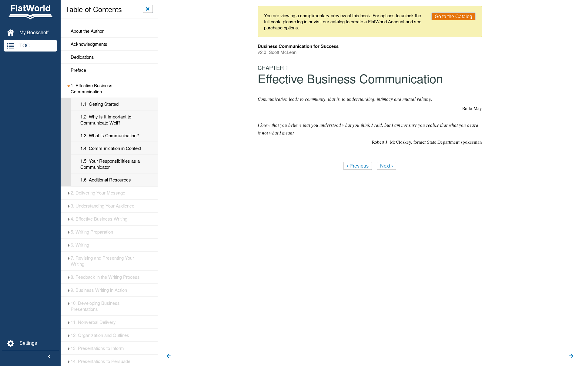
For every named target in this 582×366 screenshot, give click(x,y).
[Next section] (571, 356)
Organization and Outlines (100, 335)
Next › (386, 165)
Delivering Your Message (98, 193)
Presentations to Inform (97, 348)
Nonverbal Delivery (93, 322)
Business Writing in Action (99, 290)
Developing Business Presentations (95, 306)
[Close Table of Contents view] (148, 9)
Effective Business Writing (99, 219)
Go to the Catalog (453, 16)
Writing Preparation (92, 232)
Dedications (82, 57)
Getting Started (99, 104)
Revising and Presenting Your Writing (102, 261)
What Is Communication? (109, 135)
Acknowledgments (89, 44)
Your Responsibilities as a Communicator (110, 164)
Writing (80, 245)
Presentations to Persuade (100, 361)
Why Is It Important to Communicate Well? (105, 120)
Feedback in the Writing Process (105, 277)
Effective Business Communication (91, 88)
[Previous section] (168, 356)
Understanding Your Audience (102, 206)
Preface (78, 70)
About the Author (87, 31)
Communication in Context (110, 148)
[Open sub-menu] (69, 85)
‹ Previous (358, 165)
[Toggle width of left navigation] (49, 357)
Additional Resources (105, 180)
